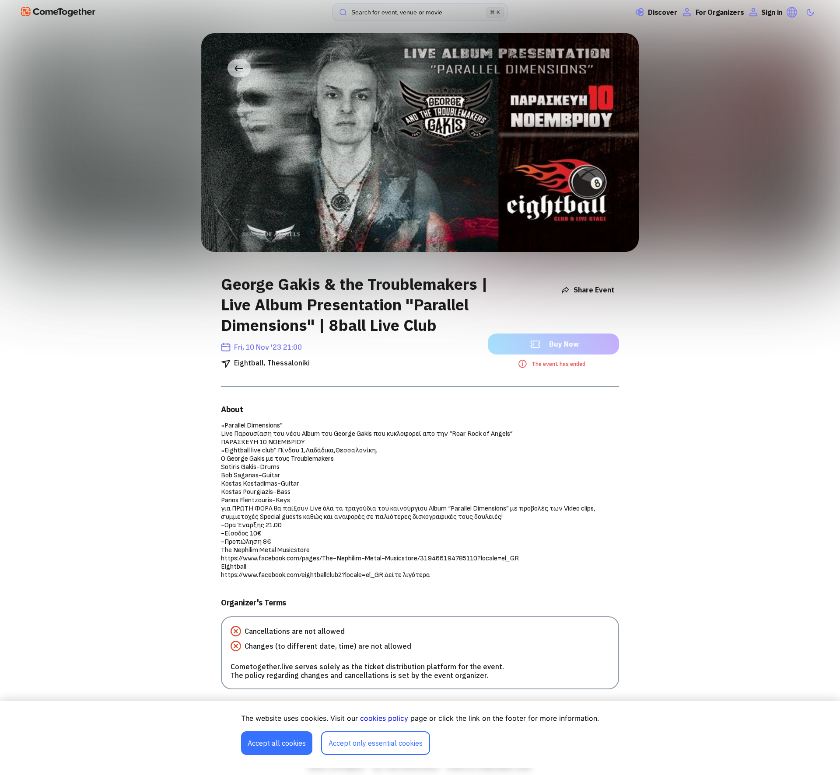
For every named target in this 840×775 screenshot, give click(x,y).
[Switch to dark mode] (810, 12)
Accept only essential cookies (376, 743)
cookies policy (384, 718)
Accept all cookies (277, 743)
